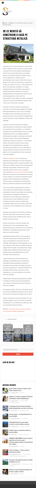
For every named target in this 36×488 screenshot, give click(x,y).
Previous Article (11, 319)
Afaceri (22, 426)
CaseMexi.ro (11, 158)
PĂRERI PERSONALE (13, 456)
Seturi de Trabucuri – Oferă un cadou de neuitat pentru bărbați (19, 451)
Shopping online (22, 456)
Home (5, 23)
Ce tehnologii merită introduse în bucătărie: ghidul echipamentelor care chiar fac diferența (21, 407)
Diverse (22, 392)
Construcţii (11, 23)
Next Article (7, 324)
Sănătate (17, 402)
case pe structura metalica (23, 309)
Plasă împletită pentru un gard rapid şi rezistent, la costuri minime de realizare (19, 423)
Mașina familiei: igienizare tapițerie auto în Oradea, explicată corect (20, 389)
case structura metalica (10, 311)
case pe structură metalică (20, 172)
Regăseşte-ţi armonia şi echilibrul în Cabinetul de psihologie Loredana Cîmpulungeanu (20, 397)
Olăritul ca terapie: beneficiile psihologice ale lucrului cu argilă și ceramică (20, 470)
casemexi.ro (20, 311)
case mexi (11, 309)
